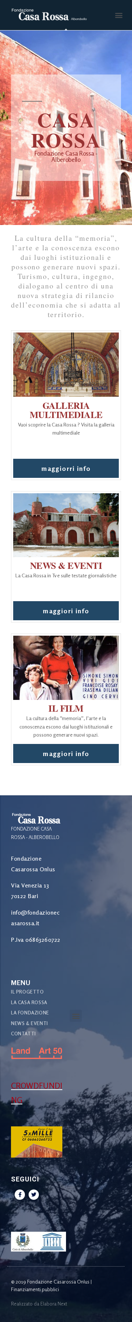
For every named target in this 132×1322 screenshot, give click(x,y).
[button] (119, 15)
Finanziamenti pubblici (35, 1289)
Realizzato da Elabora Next (39, 1304)
